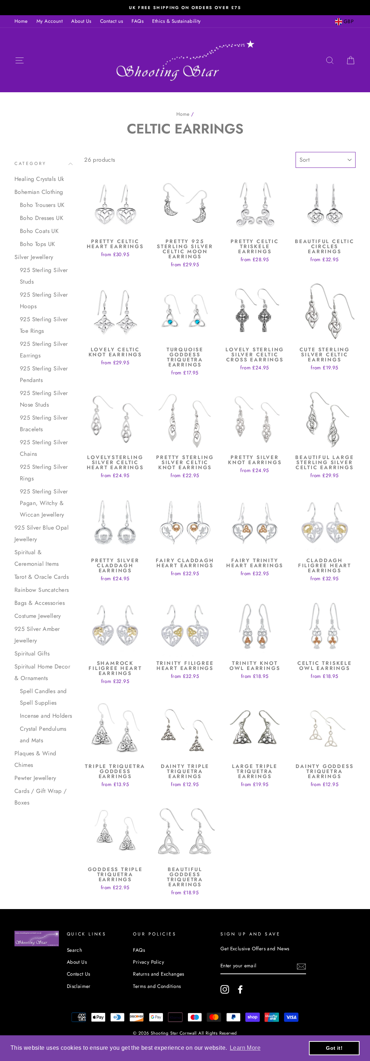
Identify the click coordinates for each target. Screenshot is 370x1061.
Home (21, 21)
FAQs (137, 21)
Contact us (111, 21)
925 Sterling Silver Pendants (44, 374)
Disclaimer (79, 986)
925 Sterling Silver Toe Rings (44, 325)
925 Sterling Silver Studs (44, 276)
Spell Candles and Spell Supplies (43, 697)
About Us (81, 21)
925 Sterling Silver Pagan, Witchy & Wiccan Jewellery (44, 503)
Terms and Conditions (157, 986)
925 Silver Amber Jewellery (37, 635)
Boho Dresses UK (41, 218)
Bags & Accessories (39, 603)
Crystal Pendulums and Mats (43, 734)
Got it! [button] (334, 1048)
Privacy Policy (148, 961)
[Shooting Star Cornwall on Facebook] (240, 989)
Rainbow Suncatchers (41, 590)
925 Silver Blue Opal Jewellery (41, 533)
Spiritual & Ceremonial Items (36, 558)
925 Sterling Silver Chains (44, 448)
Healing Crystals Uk (39, 179)
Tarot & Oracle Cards (41, 577)
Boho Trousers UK (42, 205)
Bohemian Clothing (38, 192)
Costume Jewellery (37, 616)
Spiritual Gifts (32, 653)
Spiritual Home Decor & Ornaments (42, 672)
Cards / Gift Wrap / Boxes (40, 797)
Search (74, 950)
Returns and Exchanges (158, 973)
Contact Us (78, 973)
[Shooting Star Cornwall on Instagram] (224, 989)
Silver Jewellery (33, 257)
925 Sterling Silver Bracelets (44, 423)
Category (30, 163)
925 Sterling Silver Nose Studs (44, 399)
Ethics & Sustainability (176, 21)
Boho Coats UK (39, 231)
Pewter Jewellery (35, 778)
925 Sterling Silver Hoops (44, 300)
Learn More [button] (245, 1048)
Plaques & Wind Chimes (35, 759)
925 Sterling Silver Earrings (44, 350)
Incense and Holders (46, 716)
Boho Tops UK (37, 244)
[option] (185, 8)
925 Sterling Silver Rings (44, 473)
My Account (49, 21)
